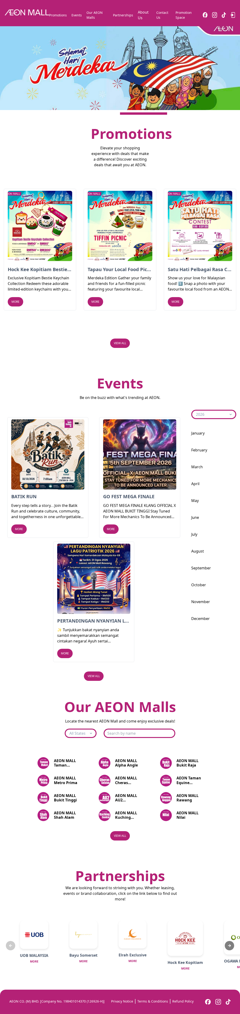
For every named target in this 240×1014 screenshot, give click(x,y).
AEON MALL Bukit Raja (187, 763)
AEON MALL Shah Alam (65, 815)
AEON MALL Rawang (187, 797)
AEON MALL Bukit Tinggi (65, 797)
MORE (15, 302)
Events (76, 15)
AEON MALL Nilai (187, 815)
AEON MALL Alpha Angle (126, 763)
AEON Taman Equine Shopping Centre (188, 780)
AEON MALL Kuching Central (126, 815)
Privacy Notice (122, 1001)
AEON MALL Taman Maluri (65, 763)
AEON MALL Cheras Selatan (126, 780)
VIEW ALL (120, 343)
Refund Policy (183, 1001)
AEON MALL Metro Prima (65, 780)
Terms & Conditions (152, 1001)
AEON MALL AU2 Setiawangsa (127, 797)
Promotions (58, 15)
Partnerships (123, 15)
